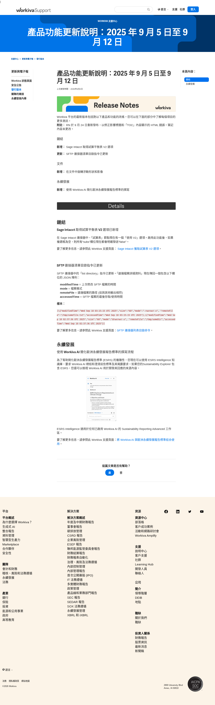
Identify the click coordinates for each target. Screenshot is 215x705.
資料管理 (8, 535)
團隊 (5, 564)
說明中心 (141, 551)
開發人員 (141, 569)
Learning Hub (144, 564)
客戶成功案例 (144, 526)
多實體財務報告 (77, 584)
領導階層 (141, 593)
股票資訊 (141, 642)
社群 (138, 560)
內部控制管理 (76, 566)
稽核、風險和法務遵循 (17, 573)
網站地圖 (25, 681)
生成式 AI (8, 526)
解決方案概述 (76, 517)
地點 (138, 602)
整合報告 (8, 531)
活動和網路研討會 (147, 531)
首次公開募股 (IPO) (80, 575)
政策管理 (73, 588)
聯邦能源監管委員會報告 (83, 548)
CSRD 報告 (75, 535)
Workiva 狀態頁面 (21, 80)
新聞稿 (139, 651)
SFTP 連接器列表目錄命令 (133, 330)
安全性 (6, 553)
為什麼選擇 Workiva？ (17, 522)
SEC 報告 (73, 597)
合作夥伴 (8, 548)
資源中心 (141, 517)
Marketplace (10, 544)
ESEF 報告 (74, 544)
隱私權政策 (14, 681)
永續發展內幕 (18, 98)
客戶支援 (141, 555)
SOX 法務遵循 (76, 606)
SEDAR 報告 (76, 602)
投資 (5, 606)
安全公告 (16, 85)
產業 (5, 593)
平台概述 (8, 517)
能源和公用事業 (12, 611)
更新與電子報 (27, 59)
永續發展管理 (76, 610)
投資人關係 (142, 633)
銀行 (5, 597)
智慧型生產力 (11, 540)
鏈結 (188, 79)
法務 (5, 582)
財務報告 (141, 638)
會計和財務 (9, 569)
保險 (5, 602)
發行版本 (40, 59)
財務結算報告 (76, 553)
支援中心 (15, 59)
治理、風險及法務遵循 (82, 562)
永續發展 (190, 84)
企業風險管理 (76, 540)
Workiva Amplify (146, 535)
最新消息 (141, 646)
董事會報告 (74, 526)
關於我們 (141, 618)
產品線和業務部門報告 (82, 593)
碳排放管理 (74, 531)
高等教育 (8, 620)
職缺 (138, 613)
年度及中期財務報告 (80, 522)
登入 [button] (193, 9)
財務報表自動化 (77, 557)
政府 (5, 615)
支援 (138, 546)
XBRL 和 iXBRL (77, 615)
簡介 (138, 589)
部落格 (139, 522)
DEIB (138, 597)
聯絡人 (139, 573)
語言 (164, 9)
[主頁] (33, 10)
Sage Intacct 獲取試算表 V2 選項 (138, 248)
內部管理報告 (76, 571)
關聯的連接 (17, 94)
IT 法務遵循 (75, 579)
